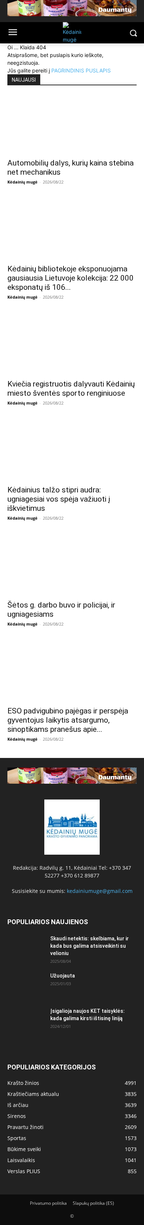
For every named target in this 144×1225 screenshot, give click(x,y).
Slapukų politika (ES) (93, 1203)
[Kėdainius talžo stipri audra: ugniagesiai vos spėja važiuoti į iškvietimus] (72, 451)
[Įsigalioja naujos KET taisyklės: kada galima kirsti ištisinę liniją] (25, 1020)
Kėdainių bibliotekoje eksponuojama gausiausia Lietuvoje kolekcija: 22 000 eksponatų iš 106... (70, 278)
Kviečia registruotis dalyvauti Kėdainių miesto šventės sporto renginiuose (71, 389)
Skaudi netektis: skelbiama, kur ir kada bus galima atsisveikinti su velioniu (89, 946)
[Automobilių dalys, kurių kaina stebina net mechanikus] (72, 124)
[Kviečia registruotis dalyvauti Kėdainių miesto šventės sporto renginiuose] (72, 345)
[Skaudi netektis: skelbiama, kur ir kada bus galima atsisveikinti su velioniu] (25, 948)
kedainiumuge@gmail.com (100, 890)
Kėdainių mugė (22, 182)
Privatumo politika (48, 1203)
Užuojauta (62, 976)
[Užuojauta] (25, 985)
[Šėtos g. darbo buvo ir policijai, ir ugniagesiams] (72, 566)
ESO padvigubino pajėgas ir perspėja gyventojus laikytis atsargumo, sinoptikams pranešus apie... (67, 720)
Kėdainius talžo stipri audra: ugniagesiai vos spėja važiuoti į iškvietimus (58, 499)
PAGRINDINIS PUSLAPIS (81, 70)
